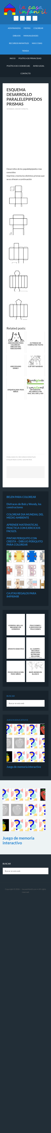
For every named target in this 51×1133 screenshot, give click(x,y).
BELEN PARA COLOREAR (21, 496)
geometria (27, 460)
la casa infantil (26, 9)
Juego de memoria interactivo (24, 766)
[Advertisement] (25, 140)
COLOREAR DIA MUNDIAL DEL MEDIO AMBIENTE (25, 516)
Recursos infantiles (27, 457)
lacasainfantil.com (29, 889)
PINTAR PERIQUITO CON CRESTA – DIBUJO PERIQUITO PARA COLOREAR (25, 541)
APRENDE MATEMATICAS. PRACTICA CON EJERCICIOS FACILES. (23, 528)
